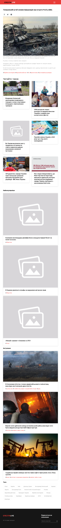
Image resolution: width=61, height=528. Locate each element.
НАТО (39, 496)
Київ (19, 486)
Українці (53, 486)
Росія (6, 486)
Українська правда (30, 496)
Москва (48, 492)
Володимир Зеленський (41, 486)
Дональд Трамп (28, 486)
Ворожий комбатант (21, 72)
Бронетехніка (34, 72)
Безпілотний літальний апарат (32, 489)
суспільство (9, 388)
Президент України (24, 492)
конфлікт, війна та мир (18, 430)
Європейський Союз (10, 492)
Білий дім (7, 499)
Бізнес (8, 477)
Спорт (8, 343)
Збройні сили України (9, 72)
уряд (39, 388)
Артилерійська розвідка (45, 72)
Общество (9, 242)
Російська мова (9, 496)
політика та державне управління (20, 477)
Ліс (28, 72)
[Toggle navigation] (54, 2)
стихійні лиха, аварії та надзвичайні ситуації (25, 388)
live (9, 2)
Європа (7, 489)
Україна (13, 486)
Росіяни (46, 489)
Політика (8, 430)
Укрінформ (19, 496)
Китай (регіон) (47, 496)
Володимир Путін (16, 489)
